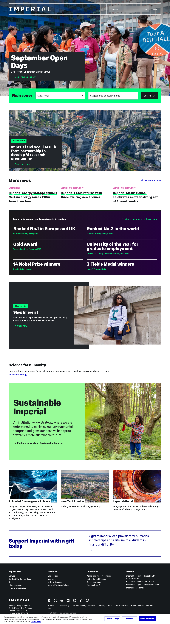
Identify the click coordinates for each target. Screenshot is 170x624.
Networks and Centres (96, 579)
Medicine (52, 579)
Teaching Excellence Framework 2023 (27, 249)
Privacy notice (105, 605)
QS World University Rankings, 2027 (26, 234)
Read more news (153, 180)
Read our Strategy (18, 374)
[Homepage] (58, 9)
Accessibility (63, 605)
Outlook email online (17, 588)
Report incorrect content (142, 605)
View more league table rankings (141, 219)
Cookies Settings (112, 618)
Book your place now (25, 77)
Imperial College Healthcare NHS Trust (142, 584)
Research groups (94, 582)
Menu (155, 9)
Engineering (53, 576)
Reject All (129, 618)
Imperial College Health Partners (140, 581)
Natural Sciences (55, 582)
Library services (15, 585)
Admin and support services (99, 576)
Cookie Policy (36, 621)
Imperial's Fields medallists (96, 269)
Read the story (22, 164)
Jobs (11, 582)
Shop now (22, 325)
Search (147, 95)
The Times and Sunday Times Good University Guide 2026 (108, 254)
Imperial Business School (58, 585)
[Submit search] (146, 9)
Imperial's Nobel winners (22, 269)
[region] (85, 619)
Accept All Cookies (147, 618)
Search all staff (93, 585)
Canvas (12, 576)
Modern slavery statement (84, 605)
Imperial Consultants (135, 588)
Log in (50, 608)
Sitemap (51, 605)
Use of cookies (121, 605)
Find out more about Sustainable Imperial (40, 443)
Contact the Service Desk (20, 579)
